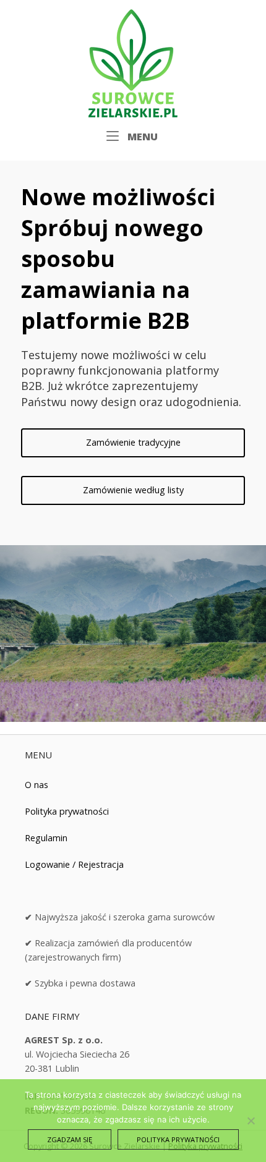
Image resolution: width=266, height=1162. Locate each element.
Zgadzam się (69, 1139)
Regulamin (46, 838)
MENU (141, 136)
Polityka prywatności (67, 811)
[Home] (133, 62)
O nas (36, 785)
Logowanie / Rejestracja (74, 864)
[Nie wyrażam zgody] (250, 1120)
